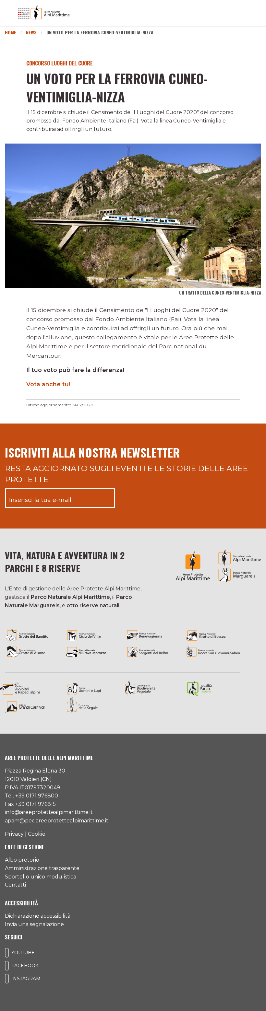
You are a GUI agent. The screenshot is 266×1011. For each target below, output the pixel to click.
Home (10, 32)
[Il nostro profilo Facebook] (7, 965)
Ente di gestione (24, 847)
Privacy (14, 834)
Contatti (15, 885)
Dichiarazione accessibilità (37, 916)
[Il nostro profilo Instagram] (7, 978)
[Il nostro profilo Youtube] (7, 953)
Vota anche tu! (48, 384)
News (31, 32)
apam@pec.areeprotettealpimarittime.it (56, 821)
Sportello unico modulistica (40, 877)
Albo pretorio (22, 860)
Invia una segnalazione (34, 924)
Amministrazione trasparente (42, 868)
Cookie (36, 834)
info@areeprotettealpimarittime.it (49, 812)
